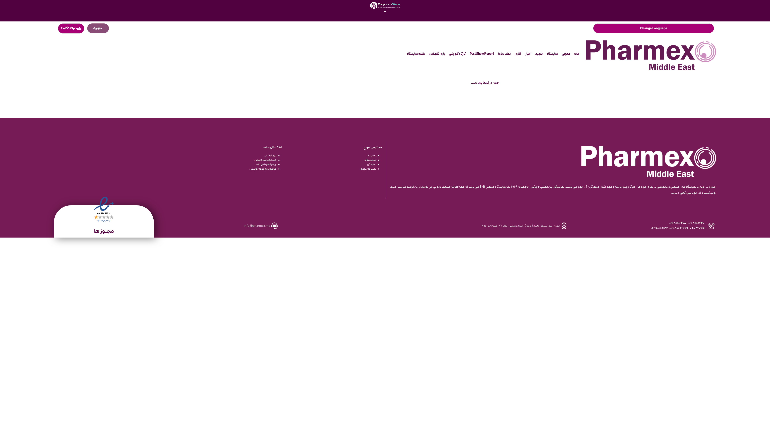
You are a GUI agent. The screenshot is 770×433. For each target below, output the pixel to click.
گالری (518, 54)
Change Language (653, 28)
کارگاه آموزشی (457, 54)
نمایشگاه (552, 54)
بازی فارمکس (437, 54)
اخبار (528, 54)
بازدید (539, 54)
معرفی (566, 54)
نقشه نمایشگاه (416, 54)
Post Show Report (482, 54)
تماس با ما (504, 54)
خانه (577, 54)
